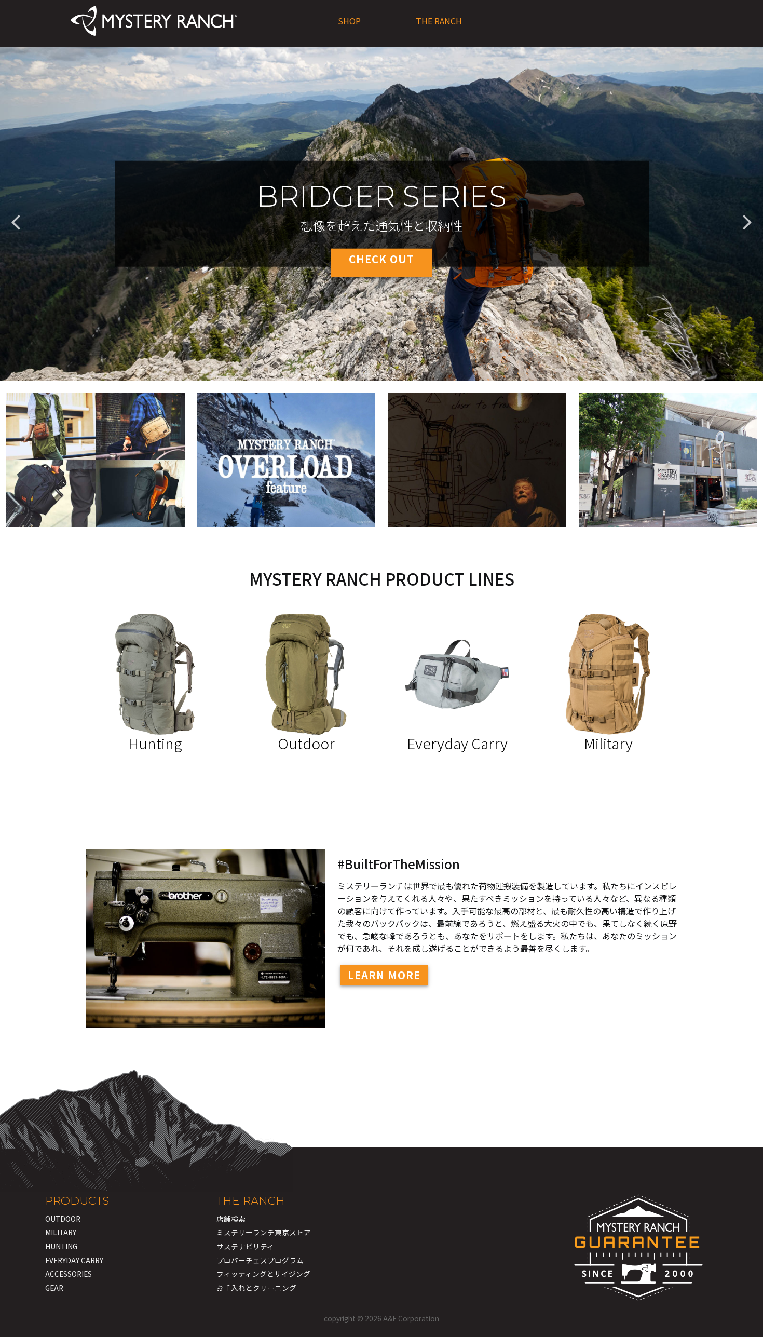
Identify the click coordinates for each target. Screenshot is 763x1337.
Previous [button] (15, 214)
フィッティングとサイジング (263, 1273)
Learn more (384, 974)
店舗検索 (231, 1218)
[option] (381, 214)
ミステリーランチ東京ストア (263, 1232)
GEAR (54, 1287)
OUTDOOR (62, 1218)
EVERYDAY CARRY (74, 1260)
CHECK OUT (381, 258)
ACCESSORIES (68, 1273)
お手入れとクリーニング (256, 1287)
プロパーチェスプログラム (260, 1260)
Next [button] (747, 214)
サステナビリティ (245, 1246)
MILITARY (60, 1232)
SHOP (349, 21)
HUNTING (61, 1246)
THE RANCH (439, 21)
